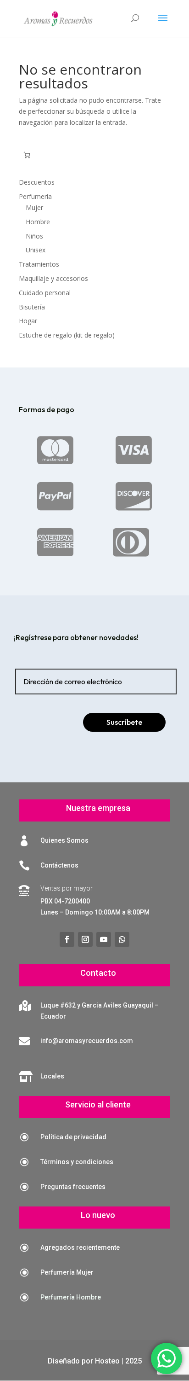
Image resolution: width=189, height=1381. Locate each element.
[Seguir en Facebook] (67, 939)
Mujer (34, 207)
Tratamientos (39, 264)
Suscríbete (124, 722)
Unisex (35, 249)
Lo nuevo (98, 1215)
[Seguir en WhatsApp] (122, 939)
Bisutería (32, 307)
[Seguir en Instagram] (85, 939)
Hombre (38, 221)
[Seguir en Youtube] (103, 939)
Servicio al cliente (98, 1104)
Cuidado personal (45, 292)
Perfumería (35, 196)
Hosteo (107, 1361)
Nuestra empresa (98, 808)
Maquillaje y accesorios (53, 278)
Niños (34, 236)
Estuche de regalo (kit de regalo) (67, 335)
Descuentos (37, 182)
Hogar (28, 320)
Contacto (98, 973)
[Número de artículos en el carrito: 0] (27, 155)
